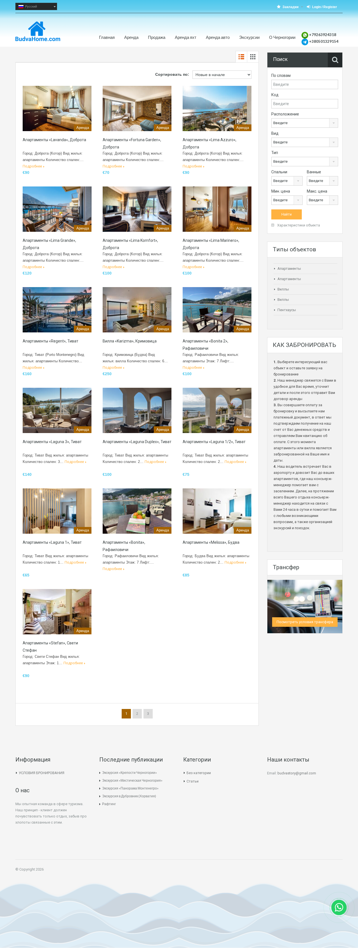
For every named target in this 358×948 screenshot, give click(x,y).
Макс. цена (317, 191)
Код (275, 95)
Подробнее (32, 166)
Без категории (199, 773)
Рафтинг (109, 804)
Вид (275, 133)
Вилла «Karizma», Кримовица (130, 341)
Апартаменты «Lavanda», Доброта (54, 140)
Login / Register (324, 7)
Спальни (279, 172)
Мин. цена (280, 191)
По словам (281, 75)
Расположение (285, 114)
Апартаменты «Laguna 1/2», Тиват (214, 441)
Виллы (283, 289)
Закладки (290, 7)
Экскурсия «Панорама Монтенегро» (130, 788)
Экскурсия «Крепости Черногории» (129, 772)
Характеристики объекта (298, 225)
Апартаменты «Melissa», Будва (211, 542)
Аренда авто (218, 37)
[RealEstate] (37, 34)
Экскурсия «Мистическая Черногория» (132, 780)
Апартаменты (289, 268)
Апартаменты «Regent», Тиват (50, 341)
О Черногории (282, 37)
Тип (274, 152)
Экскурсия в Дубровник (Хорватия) (129, 796)
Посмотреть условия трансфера (305, 622)
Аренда (131, 37)
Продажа (156, 37)
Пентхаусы (286, 310)
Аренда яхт (185, 37)
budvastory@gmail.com (296, 773)
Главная (107, 37)
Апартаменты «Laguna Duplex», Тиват (137, 441)
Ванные (314, 172)
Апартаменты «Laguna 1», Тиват (52, 542)
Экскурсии (249, 37)
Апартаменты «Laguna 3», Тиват (52, 441)
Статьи (193, 781)
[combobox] (304, 123)
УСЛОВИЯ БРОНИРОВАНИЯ (41, 773)
